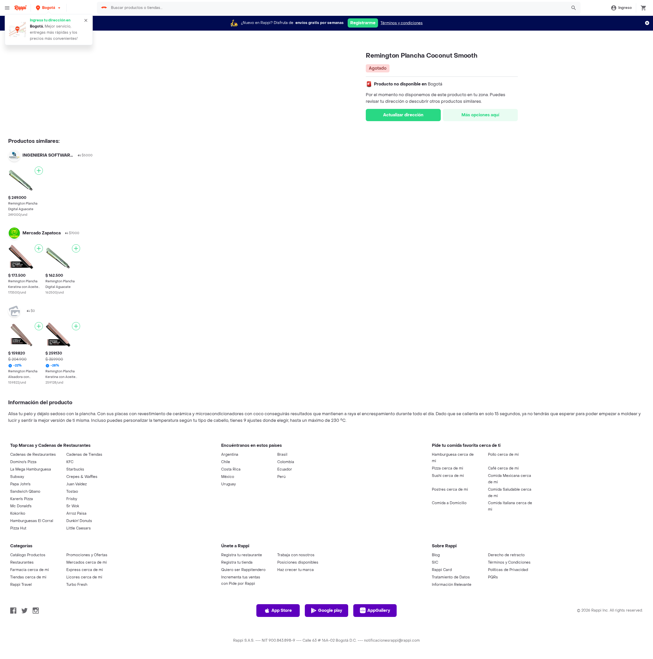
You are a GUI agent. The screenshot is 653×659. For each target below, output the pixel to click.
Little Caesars (78, 528)
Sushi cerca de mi (448, 475)
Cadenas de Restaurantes (33, 454)
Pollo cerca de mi (503, 454)
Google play (330, 610)
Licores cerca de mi (84, 577)
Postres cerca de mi (450, 489)
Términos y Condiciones (509, 562)
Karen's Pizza (21, 499)
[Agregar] (39, 171)
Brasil (282, 454)
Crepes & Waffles (81, 476)
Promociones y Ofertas (86, 555)
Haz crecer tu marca (295, 569)
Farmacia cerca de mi (29, 569)
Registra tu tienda (237, 562)
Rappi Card (442, 569)
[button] (48, 8)
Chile (225, 462)
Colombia (285, 462)
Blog (436, 555)
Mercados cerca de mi (86, 562)
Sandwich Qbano (25, 491)
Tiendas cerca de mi (28, 577)
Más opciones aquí (480, 115)
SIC (435, 562)
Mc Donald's (21, 506)
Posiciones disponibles (297, 562)
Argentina (229, 454)
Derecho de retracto (506, 555)
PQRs (493, 577)
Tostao (72, 491)
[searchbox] (337, 8)
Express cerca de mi (84, 569)
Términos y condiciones (402, 23)
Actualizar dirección (403, 115)
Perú (281, 476)
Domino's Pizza (23, 462)
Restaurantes (22, 562)
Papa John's (20, 484)
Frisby (71, 499)
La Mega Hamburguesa (30, 469)
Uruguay (228, 484)
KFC (69, 462)
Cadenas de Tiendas (84, 454)
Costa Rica (231, 469)
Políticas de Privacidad (508, 569)
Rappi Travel (21, 584)
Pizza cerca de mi (447, 468)
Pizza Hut (18, 528)
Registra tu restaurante (241, 555)
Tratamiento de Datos (451, 577)
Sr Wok (72, 506)
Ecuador (284, 469)
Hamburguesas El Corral (31, 520)
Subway (17, 476)
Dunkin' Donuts (79, 520)
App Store (281, 610)
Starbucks (75, 469)
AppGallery (378, 610)
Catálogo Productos (27, 555)
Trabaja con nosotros (296, 555)
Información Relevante (451, 584)
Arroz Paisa (76, 513)
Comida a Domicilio (449, 503)
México (227, 476)
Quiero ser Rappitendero (243, 569)
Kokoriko (17, 513)
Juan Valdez (76, 484)
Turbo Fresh (76, 584)
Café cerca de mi (503, 468)
